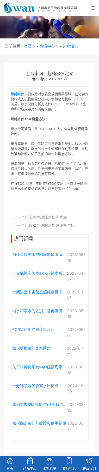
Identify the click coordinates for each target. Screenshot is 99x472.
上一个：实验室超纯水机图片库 (40, 217)
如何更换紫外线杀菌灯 (31, 348)
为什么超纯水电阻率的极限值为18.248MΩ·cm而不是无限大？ (39, 254)
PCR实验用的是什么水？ (33, 329)
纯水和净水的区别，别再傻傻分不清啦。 (39, 310)
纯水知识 (70, 46)
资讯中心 (47, 46)
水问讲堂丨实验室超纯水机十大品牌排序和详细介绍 (39, 292)
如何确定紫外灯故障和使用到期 (39, 423)
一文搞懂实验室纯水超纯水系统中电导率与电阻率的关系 (39, 273)
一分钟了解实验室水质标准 (35, 385)
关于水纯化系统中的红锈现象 (37, 367)
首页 (28, 46)
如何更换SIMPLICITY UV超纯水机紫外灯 (39, 404)
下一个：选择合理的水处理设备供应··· (45, 225)
